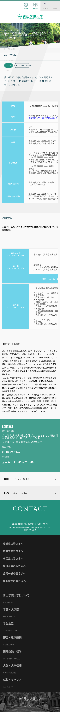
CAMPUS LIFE (10, 631)
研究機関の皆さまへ (14, 581)
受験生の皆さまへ (13, 544)
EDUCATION (9, 617)
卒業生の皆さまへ (13, 558)
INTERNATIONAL (11, 659)
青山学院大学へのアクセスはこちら (44, 117)
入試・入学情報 (12, 665)
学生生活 (8, 623)
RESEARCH (8, 645)
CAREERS (8, 687)
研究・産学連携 (12, 637)
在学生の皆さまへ (13, 551)
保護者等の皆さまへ (14, 566)
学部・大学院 (11, 609)
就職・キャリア (12, 680)
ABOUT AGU (9, 602)
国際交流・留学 (12, 651)
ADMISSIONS (9, 673)
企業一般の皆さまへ (14, 573)
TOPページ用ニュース (22, 65)
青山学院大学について (16, 595)
